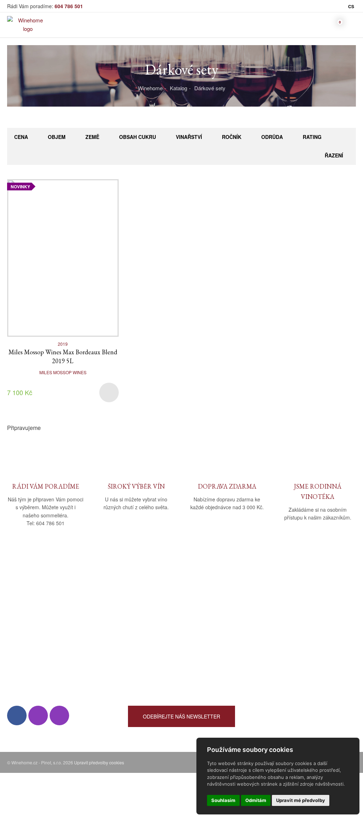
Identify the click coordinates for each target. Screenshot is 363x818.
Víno (254, 605)
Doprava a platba (147, 616)
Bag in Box (261, 616)
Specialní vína (265, 657)
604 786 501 (69, 6)
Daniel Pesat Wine (270, 678)
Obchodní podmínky (151, 605)
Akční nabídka (266, 636)
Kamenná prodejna (29, 616)
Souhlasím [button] (223, 800)
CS (351, 6)
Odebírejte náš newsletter (181, 716)
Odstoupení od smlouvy (155, 647)
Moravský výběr (268, 626)
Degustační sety (268, 667)
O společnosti (23, 605)
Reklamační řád (146, 626)
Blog (12, 636)
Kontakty (17, 626)
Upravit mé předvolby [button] (300, 800)
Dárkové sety (209, 88)
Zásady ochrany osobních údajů (165, 636)
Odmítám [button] (255, 800)
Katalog (178, 88)
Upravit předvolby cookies (99, 762)
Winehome (150, 88)
